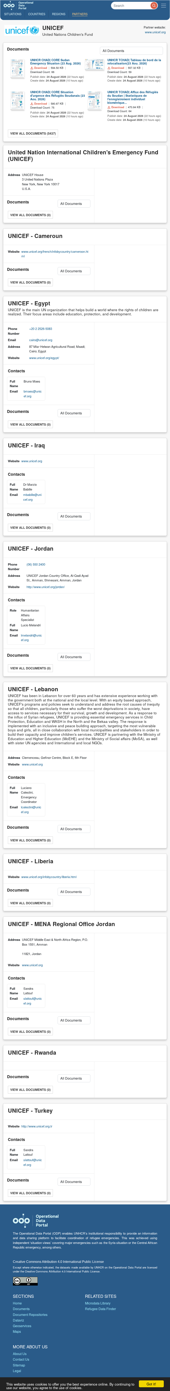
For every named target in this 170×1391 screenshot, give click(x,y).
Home (17, 1303)
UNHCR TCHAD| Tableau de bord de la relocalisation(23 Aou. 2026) (134, 62)
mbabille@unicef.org (32, 497)
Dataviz (18, 1320)
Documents (21, 1308)
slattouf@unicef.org (32, 1000)
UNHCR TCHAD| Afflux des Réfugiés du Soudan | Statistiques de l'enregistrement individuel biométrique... (132, 97)
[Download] (17, 68)
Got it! (151, 1383)
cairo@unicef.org (40, 340)
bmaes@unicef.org (33, 393)
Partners (79, 14)
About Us (20, 1353)
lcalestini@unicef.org (31, 809)
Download (40, 68)
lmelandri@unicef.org (31, 637)
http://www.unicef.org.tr (36, 1126)
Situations (12, 14)
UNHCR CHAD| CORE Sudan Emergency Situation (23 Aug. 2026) (55, 62)
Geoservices (22, 1325)
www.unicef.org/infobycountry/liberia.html (48, 876)
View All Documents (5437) (33, 133)
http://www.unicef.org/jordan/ (46, 587)
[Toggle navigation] (163, 5)
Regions (58, 14)
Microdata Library (97, 1303)
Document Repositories (30, 1314)
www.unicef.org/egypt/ (44, 357)
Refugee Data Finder (100, 1308)
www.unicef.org (155, 32)
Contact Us (21, 1359)
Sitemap (19, 1365)
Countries (36, 14)
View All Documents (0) (30, 215)
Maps (17, 1331)
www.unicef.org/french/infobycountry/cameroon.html (54, 253)
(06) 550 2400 (36, 564)
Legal (17, 1370)
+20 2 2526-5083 (40, 328)
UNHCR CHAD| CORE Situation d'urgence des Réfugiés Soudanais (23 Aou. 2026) (57, 95)
